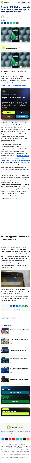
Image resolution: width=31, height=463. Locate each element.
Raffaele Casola (8, 16)
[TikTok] (24, 439)
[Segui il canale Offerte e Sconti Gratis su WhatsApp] (20, 439)
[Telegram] (11, 23)
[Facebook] (2, 23)
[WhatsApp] (14, 23)
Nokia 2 (13, 318)
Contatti (16, 460)
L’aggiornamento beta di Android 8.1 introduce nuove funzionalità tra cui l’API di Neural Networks (15, 158)
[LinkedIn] (8, 23)
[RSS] (28, 439)
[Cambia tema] (19, 2)
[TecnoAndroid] (7, 2)
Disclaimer (9, 460)
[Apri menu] (29, 2)
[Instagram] (10, 439)
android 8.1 (5, 318)
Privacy (22, 460)
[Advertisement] (15, 206)
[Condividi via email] (17, 23)
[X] (5, 23)
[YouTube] (13, 439)
